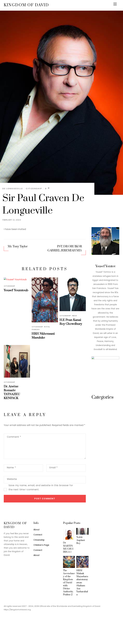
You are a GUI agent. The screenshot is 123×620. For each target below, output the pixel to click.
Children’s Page (41, 545)
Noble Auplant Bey (80, 540)
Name (11, 467)
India (74, 315)
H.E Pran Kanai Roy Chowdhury (71, 322)
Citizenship (34, 188)
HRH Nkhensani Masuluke (43, 336)
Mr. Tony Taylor (18, 246)
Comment (14, 436)
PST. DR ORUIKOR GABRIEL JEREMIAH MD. (64, 248)
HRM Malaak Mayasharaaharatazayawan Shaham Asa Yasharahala (82, 582)
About (36, 529)
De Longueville (12, 188)
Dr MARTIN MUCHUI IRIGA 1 (68, 547)
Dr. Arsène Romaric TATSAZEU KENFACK (12, 392)
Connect (37, 534)
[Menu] (115, 4)
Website (12, 479)
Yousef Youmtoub (16, 290)
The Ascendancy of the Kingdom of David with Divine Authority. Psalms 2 (69, 582)
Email (53, 467)
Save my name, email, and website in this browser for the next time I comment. (41, 487)
